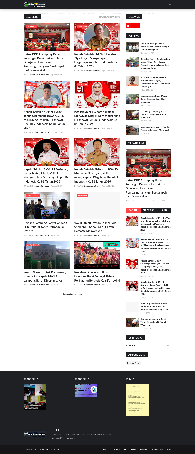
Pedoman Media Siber (161, 449)
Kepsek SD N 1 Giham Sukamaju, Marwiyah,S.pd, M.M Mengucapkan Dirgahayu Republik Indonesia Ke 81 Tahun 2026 (97, 118)
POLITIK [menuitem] (72, 13)
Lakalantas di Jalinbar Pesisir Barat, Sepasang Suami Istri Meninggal (154, 99)
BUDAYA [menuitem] (130, 13)
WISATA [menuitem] (117, 13)
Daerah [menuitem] (41, 13)
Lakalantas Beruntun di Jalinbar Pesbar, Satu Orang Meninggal (155, 128)
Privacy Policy (130, 449)
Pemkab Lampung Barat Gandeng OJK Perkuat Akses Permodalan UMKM (45, 227)
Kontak (117, 449)
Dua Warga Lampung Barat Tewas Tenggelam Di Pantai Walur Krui (153, 114)
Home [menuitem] (29, 13)
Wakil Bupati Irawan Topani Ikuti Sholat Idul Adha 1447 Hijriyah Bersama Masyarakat (95, 227)
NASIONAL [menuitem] (57, 13)
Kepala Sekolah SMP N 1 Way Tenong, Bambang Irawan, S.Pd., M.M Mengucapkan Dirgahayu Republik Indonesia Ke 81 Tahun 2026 (44, 120)
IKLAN (164, 210)
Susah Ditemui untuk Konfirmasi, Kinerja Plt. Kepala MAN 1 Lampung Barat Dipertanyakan (45, 276)
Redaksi (106, 449)
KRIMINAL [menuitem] (103, 13)
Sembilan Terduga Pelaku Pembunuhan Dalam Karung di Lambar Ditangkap (154, 46)
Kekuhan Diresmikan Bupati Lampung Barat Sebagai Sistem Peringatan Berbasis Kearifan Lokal (97, 276)
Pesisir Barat (148, 345)
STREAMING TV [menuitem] (147, 13)
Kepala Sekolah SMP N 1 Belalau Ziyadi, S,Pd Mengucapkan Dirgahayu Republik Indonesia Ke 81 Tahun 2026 (95, 60)
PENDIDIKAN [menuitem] (87, 13)
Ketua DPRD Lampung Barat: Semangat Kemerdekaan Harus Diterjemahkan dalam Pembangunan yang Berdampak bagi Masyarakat (44, 62)
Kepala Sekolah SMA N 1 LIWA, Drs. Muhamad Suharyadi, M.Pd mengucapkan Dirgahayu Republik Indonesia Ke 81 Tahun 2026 (97, 175)
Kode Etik (144, 449)
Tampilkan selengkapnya (109, 17)
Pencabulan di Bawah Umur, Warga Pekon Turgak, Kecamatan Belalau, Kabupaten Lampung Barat (155, 82)
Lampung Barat (133, 363)
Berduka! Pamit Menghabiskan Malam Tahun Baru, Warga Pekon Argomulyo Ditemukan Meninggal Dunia (155, 63)
